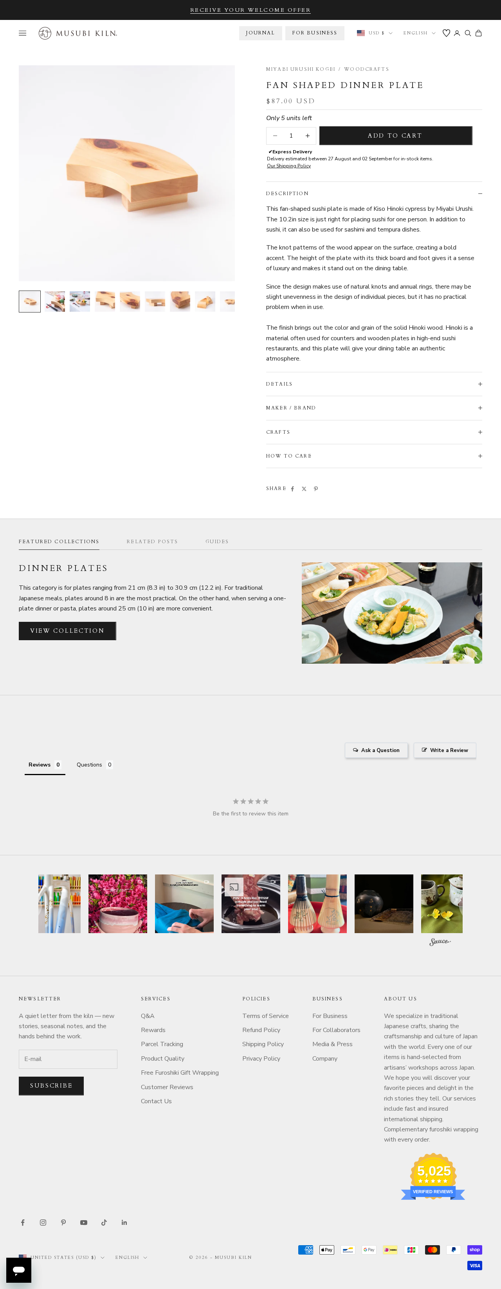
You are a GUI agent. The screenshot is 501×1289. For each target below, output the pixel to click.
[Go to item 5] (130, 301)
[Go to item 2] (55, 301)
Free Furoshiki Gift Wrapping (180, 1072)
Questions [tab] (89, 764)
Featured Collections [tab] (59, 542)
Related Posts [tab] (152, 542)
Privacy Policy (261, 1058)
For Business (330, 1016)
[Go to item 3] (80, 301)
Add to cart (395, 136)
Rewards (153, 1030)
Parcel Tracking (162, 1044)
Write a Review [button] (449, 750)
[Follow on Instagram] (43, 1222)
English (416, 33)
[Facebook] (292, 489)
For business (315, 33)
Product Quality (162, 1058)
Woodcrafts (366, 69)
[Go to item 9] (230, 301)
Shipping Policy (263, 1044)
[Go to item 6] (155, 301)
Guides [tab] (217, 542)
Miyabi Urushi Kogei (300, 69)
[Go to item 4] (105, 301)
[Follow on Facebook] (23, 1222)
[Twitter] (304, 489)
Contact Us (156, 1101)
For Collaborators (336, 1030)
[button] (51, 903)
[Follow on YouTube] (84, 1222)
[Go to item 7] (180, 301)
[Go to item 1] (30, 301)
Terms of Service (265, 1016)
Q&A (148, 1016)
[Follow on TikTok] (104, 1222)
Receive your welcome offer (250, 10)
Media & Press (332, 1044)
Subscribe (51, 1086)
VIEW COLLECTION (67, 631)
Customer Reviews (167, 1087)
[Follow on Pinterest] (63, 1222)
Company (324, 1058)
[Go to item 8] (205, 301)
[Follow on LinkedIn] (124, 1222)
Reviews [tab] (39, 764)
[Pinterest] (316, 489)
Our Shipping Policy (289, 166)
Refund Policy (261, 1030)
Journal (260, 33)
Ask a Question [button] (380, 750)
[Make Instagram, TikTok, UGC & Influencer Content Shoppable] (440, 943)
